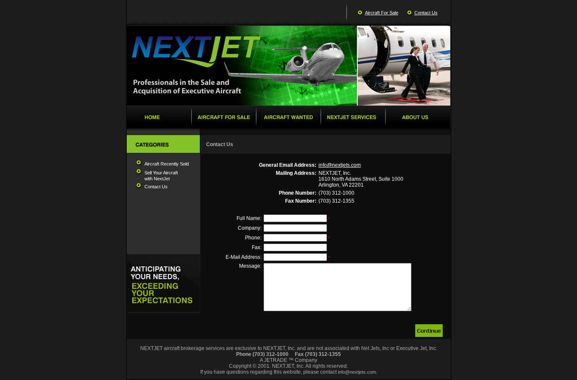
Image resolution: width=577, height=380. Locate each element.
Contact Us (426, 12)
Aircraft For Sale (381, 12)
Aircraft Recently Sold (166, 163)
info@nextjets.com (339, 165)
